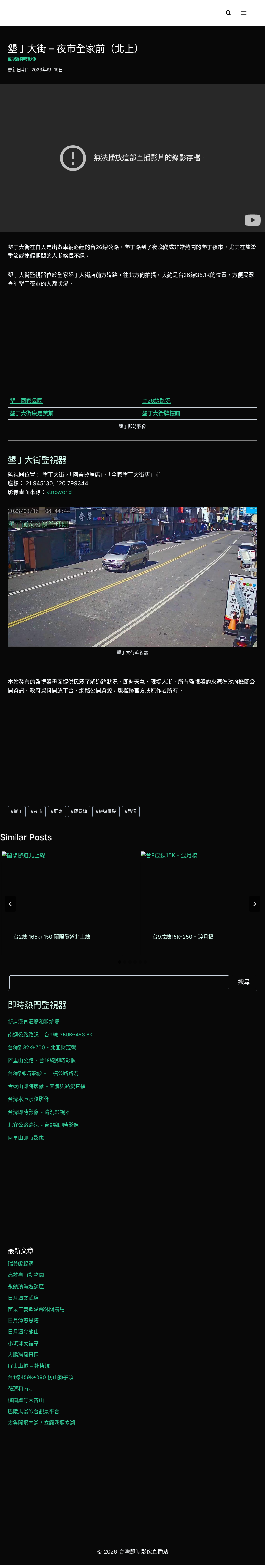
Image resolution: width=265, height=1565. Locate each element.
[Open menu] (243, 13)
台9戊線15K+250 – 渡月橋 (183, 937)
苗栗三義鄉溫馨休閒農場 (36, 1309)
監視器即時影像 (22, 58)
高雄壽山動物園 (26, 1275)
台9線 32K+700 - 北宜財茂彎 (42, 1047)
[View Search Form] (228, 13)
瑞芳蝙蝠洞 (21, 1263)
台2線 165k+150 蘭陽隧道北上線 (52, 937)
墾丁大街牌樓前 (161, 413)
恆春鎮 (79, 811)
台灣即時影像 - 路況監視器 (39, 1112)
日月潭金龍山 (23, 1331)
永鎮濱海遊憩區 (26, 1286)
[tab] (119, 962)
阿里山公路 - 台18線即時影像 (42, 1060)
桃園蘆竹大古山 (26, 1400)
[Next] (254, 904)
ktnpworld (59, 492)
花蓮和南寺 (21, 1388)
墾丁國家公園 (26, 401)
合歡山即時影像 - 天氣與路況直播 (47, 1086)
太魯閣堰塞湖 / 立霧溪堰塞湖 (41, 1422)
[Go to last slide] (10, 904)
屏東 (57, 811)
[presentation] (62, 885)
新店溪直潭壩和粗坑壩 (33, 1021)
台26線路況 (156, 401)
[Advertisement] (132, 343)
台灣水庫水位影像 (28, 1099)
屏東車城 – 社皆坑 (29, 1366)
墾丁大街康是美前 (32, 413)
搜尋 (244, 982)
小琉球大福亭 (23, 1343)
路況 (131, 811)
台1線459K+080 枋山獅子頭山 (43, 1377)
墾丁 (17, 811)
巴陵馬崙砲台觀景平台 (33, 1411)
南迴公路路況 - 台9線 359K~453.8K (50, 1034)
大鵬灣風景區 (23, 1354)
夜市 (37, 811)
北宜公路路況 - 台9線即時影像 (43, 1125)
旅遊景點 (106, 811)
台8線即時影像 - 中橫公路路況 (43, 1073)
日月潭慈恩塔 (23, 1320)
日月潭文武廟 (23, 1298)
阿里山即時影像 (26, 1138)
